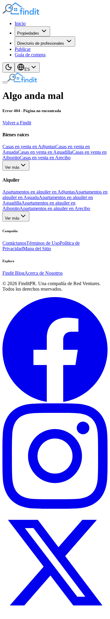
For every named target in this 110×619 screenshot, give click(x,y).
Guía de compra (30, 54)
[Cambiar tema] (8, 67)
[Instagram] (55, 507)
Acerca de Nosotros (43, 273)
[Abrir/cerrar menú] (4, 82)
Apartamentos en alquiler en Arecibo (55, 208)
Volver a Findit (16, 122)
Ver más (12, 167)
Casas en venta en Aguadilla (45, 152)
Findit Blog (13, 273)
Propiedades (28, 33)
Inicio (20, 23)
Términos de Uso (43, 243)
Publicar (23, 49)
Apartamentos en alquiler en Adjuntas (38, 191)
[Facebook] (55, 400)
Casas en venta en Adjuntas (28, 146)
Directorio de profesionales (40, 43)
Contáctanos (14, 243)
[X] (55, 613)
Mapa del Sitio (37, 248)
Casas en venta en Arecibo (45, 157)
